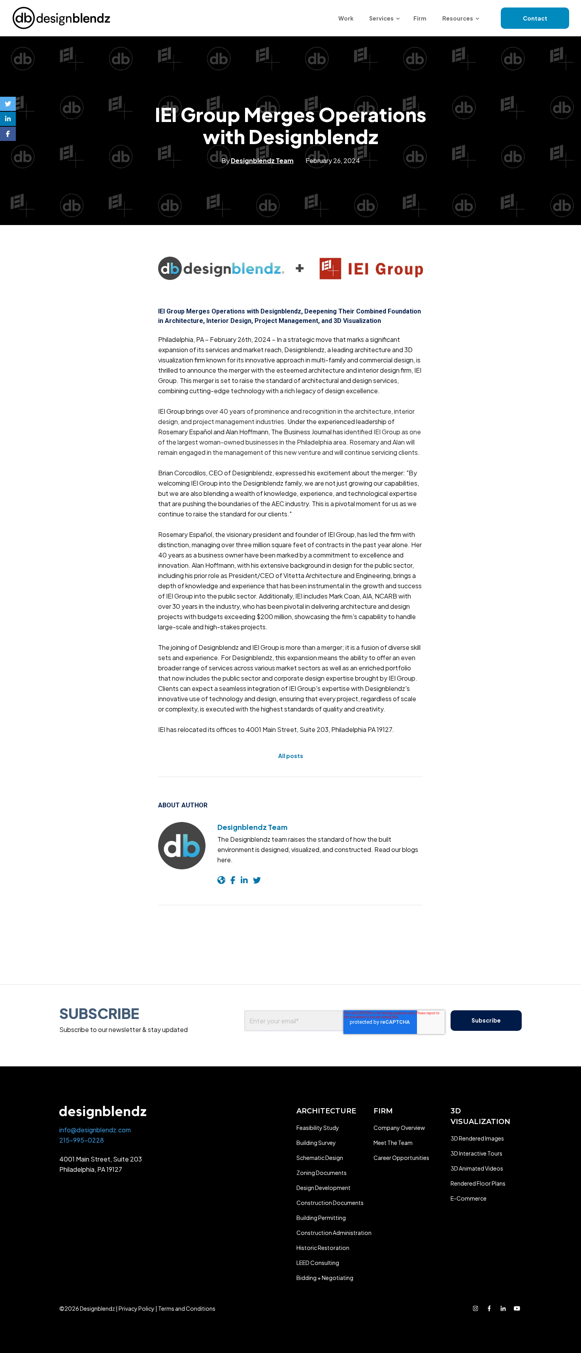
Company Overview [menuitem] (399, 1127)
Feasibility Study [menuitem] (317, 1127)
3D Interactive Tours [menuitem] (476, 1153)
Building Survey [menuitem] (316, 1142)
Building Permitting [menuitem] (321, 1217)
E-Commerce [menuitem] (469, 1198)
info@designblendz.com (95, 1130)
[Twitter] (8, 104)
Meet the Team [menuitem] (393, 1142)
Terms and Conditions (186, 1308)
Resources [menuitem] (457, 18)
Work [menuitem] (345, 18)
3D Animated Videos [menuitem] (477, 1168)
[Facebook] (8, 134)
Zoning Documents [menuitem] (321, 1172)
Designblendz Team (252, 826)
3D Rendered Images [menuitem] (477, 1138)
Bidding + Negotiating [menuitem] (324, 1277)
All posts (290, 755)
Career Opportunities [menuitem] (401, 1157)
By (257, 160)
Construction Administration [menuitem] (334, 1232)
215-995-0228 (81, 1140)
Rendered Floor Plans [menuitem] (478, 1183)
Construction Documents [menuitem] (330, 1202)
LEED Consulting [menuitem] (317, 1262)
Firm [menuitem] (419, 18)
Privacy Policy (137, 1308)
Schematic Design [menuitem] (319, 1157)
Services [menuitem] (381, 18)
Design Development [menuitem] (323, 1187)
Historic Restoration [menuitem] (322, 1247)
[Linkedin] (8, 119)
